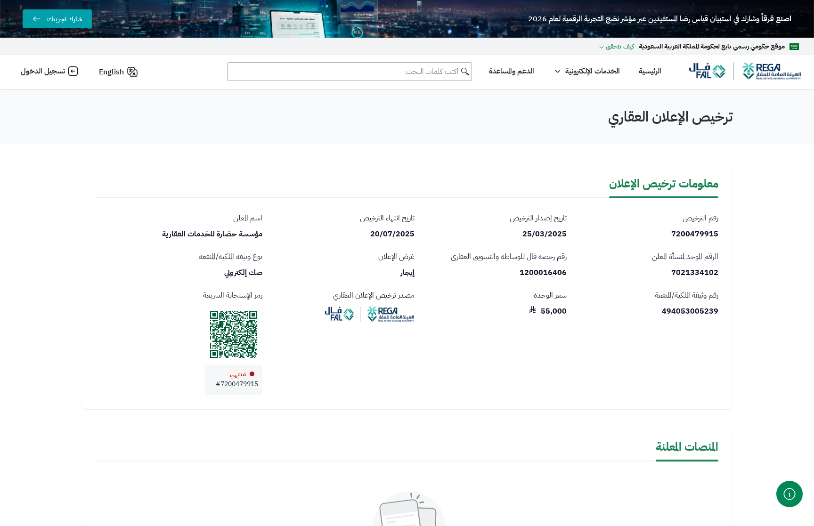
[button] (616, 46)
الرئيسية (650, 71)
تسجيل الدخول (43, 71)
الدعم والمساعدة (511, 71)
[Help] (789, 494)
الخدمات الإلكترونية (592, 71)
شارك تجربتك (64, 19)
